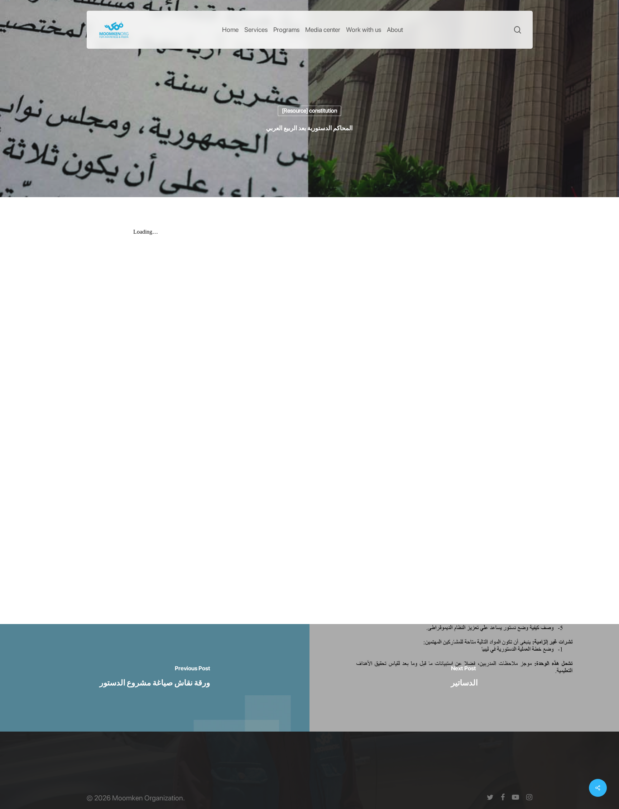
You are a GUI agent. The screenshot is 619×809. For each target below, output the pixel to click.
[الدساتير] (464, 678)
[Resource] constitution (309, 110)
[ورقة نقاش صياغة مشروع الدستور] (155, 678)
